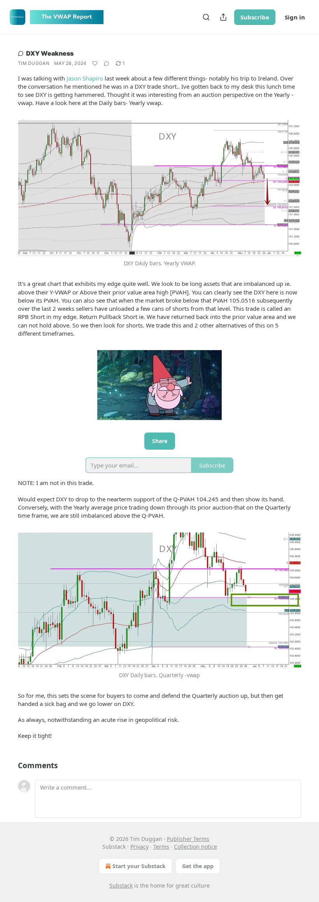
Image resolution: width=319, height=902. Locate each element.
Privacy (139, 846)
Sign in (295, 17)
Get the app (198, 866)
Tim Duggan (33, 63)
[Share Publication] (223, 17)
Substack (121, 885)
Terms (161, 846)
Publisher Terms (188, 838)
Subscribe (254, 17)
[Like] (95, 63)
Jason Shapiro (85, 78)
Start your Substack (139, 866)
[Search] (206, 17)
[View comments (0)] (107, 63)
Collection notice (195, 846)
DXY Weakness (50, 53)
